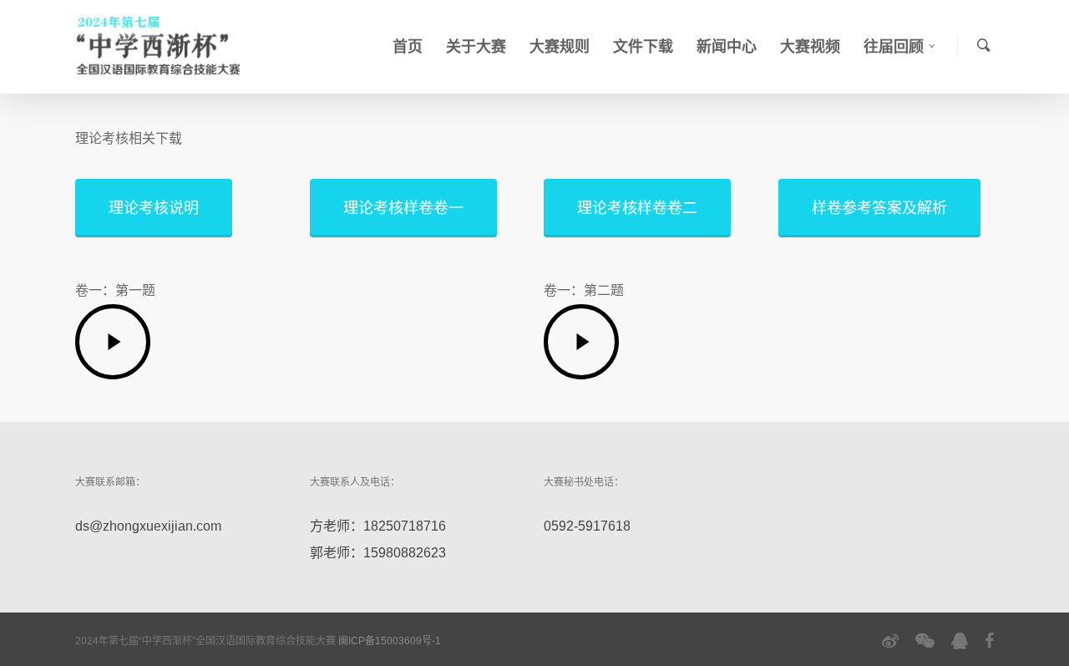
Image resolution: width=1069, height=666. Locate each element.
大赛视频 (810, 46)
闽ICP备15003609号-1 (389, 641)
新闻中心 (727, 46)
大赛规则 (559, 46)
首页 (408, 46)
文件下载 (643, 46)
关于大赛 (476, 46)
